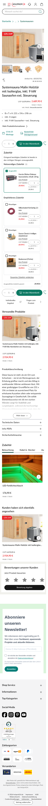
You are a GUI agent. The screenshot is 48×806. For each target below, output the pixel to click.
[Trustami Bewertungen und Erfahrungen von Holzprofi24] (8, 731)
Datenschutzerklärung (29, 797)
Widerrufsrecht (15, 797)
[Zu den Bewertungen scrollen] (37, 81)
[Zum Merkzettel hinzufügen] (45, 143)
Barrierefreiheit (36, 799)
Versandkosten (11, 783)
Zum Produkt (23, 179)
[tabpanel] (23, 477)
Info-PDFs (7, 429)
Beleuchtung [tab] (8, 450)
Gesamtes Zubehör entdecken (22, 277)
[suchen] (40, 12)
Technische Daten (10, 422)
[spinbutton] (9, 143)
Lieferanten (25, 799)
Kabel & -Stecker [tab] (27, 450)
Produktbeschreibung (12, 369)
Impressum (29, 794)
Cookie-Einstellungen (12, 799)
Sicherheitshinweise (12, 435)
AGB (36, 794)
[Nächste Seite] (40, 69)
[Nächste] (41, 450)
